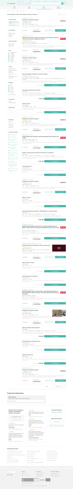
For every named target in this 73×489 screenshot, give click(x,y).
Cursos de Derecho (30, 454)
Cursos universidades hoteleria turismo (13, 148)
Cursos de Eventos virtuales (14, 168)
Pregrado (30, 1)
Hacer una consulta (57, 412)
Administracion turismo (13, 134)
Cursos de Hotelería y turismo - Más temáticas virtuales (13, 165)
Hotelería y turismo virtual (20, 10)
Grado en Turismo (26, 103)
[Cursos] (11, 4)
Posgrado (38, 1)
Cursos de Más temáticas (51, 451)
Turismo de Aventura (27, 166)
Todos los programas (20, 1)
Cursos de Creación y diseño (12, 461)
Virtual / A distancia (12, 123)
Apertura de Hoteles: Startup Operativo (31, 327)
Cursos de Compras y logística (13, 459)
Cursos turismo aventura (14, 150)
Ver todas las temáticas (25, 475)
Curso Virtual (13, 10)
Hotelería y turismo (12, 68)
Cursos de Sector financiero (52, 454)
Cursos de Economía (31, 456)
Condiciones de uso (39, 474)
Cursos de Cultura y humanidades (33, 451)
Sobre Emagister (24, 473)
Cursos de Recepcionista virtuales (13, 171)
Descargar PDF (50, 30)
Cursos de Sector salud (51, 460)
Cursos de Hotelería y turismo (32, 458)
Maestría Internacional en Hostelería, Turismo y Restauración (36, 245)
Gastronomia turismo (13, 137)
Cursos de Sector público (51, 458)
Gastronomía (11, 72)
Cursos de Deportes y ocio (32, 453)
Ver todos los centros (54, 476)
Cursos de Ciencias (10, 458)
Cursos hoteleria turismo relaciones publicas (14, 145)
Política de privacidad (39, 475)
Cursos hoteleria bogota (13, 152)
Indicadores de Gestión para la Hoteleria (31, 90)
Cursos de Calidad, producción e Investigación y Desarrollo (16, 455)
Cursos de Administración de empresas (14, 451)
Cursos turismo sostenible (14, 142)
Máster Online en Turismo (28, 262)
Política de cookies (39, 476)
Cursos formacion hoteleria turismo (14, 159)
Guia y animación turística (13, 76)
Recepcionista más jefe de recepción (30, 19)
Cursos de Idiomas (30, 460)
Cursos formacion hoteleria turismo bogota (14, 155)
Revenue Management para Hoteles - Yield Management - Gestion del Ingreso (39, 211)
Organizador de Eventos (27, 354)
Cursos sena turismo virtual (14, 156)
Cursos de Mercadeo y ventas (52, 453)
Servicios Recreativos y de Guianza (30, 276)
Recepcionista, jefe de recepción (29, 57)
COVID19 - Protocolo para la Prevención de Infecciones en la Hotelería (37, 152)
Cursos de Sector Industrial (52, 456)
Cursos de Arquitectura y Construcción (14, 453)
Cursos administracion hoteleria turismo (13, 140)
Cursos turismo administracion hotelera (13, 162)
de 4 (47, 386)
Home (8, 10)
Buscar (62, 3)
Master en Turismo (26, 197)
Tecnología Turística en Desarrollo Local (31, 341)
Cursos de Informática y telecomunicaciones (35, 462)
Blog (22, 474)
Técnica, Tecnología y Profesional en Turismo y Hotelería (35, 74)
